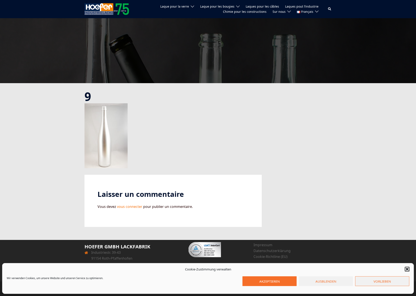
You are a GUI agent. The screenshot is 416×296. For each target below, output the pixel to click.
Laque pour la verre (174, 6)
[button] (407, 269)
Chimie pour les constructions (244, 12)
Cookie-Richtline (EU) (271, 256)
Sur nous (279, 12)
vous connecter (129, 206)
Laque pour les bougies (217, 6)
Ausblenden (325, 281)
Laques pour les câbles (262, 6)
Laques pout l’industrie (301, 6)
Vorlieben (382, 281)
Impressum (263, 245)
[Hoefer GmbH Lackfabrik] (106, 8)
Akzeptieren (269, 281)
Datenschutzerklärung (272, 250)
